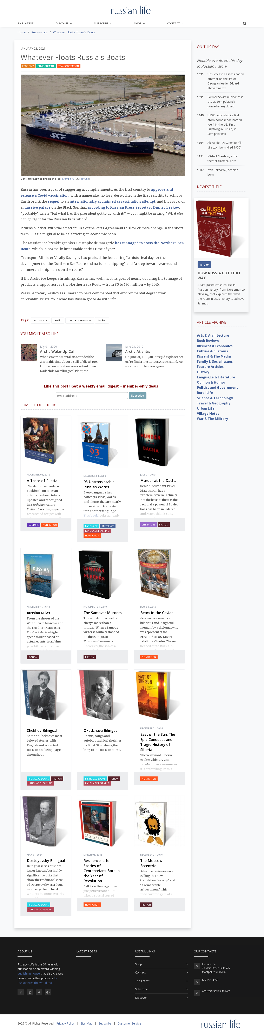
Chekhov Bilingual (42, 730)
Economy (28, 66)
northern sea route (80, 320)
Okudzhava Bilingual (101, 730)
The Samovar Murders (103, 612)
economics (40, 320)
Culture (33, 524)
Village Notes (208, 413)
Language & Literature (216, 377)
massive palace (37, 207)
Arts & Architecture (213, 335)
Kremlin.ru (68, 179)
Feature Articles (210, 366)
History (203, 372)
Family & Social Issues (215, 361)
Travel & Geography (213, 403)
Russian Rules (38, 612)
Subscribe (101, 23)
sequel (54, 201)
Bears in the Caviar (156, 612)
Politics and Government (217, 387)
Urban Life (205, 408)
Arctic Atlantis (137, 351)
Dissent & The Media (214, 356)
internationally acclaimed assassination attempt (112, 201)
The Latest (26, 23)
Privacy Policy (65, 1023)
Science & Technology (215, 398)
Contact (173, 23)
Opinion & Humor (211, 382)
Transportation (68, 66)
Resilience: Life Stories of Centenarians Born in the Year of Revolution (102, 870)
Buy (203, 265)
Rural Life (205, 392)
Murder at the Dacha (158, 480)
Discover (62, 23)
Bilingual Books (38, 778)
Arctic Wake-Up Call (57, 351)
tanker (102, 320)
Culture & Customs (212, 351)
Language (91, 526)
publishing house (29, 973)
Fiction (163, 524)
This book (91, 515)
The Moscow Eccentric (151, 863)
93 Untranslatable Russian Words (99, 484)
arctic (58, 320)
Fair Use (84, 179)
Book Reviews (208, 340)
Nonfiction (50, 524)
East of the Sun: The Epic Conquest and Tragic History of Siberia (157, 742)
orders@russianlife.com (216, 991)
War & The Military (212, 418)
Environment (46, 66)
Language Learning (97, 530)
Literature (148, 524)
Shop (137, 23)
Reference (108, 526)
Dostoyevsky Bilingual (46, 860)
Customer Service (129, 1023)
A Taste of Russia (42, 480)
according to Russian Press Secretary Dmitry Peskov (133, 207)
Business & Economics (214, 346)
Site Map (86, 1023)
